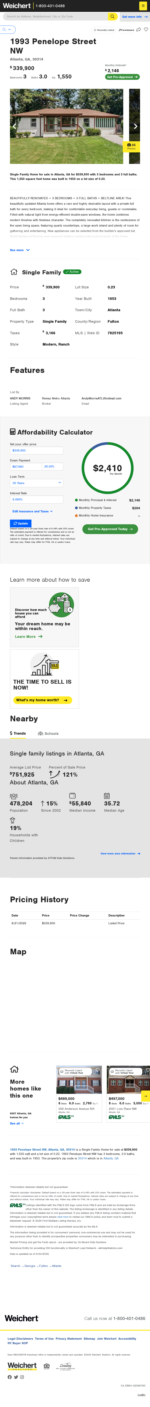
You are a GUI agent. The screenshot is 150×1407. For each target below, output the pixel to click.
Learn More (28, 636)
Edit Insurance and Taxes (30, 511)
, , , (42, 1150)
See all (15, 1123)
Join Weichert (106, 1339)
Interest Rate (18, 493)
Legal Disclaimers (20, 1339)
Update (23, 523)
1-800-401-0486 (50, 5)
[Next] (145, 1096)
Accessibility (127, 1339)
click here (63, 1217)
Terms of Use (44, 1339)
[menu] (143, 6)
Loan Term (17, 477)
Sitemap (89, 1339)
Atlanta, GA (111, 1158)
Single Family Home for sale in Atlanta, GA (40, 174)
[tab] (18, 735)
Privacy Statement (69, 1339)
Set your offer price (23, 444)
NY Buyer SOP (18, 1343)
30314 (82, 1158)
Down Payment (20, 460)
